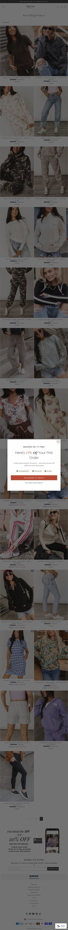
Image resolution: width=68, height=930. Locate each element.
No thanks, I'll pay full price (34, 483)
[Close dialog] (58, 441)
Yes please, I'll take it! (34, 478)
